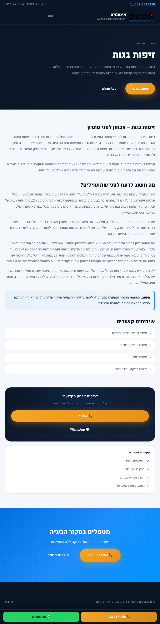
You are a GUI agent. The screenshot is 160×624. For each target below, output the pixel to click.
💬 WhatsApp (80, 429)
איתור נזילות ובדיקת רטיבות (129, 333)
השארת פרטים (58, 555)
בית (153, 43)
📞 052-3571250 (142, 4)
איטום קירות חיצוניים (133, 345)
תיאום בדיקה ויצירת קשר (131, 369)
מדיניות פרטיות (104, 602)
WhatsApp (109, 88)
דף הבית (9, 602)
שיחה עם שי (140, 88)
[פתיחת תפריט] (50, 16)
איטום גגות (140, 357)
